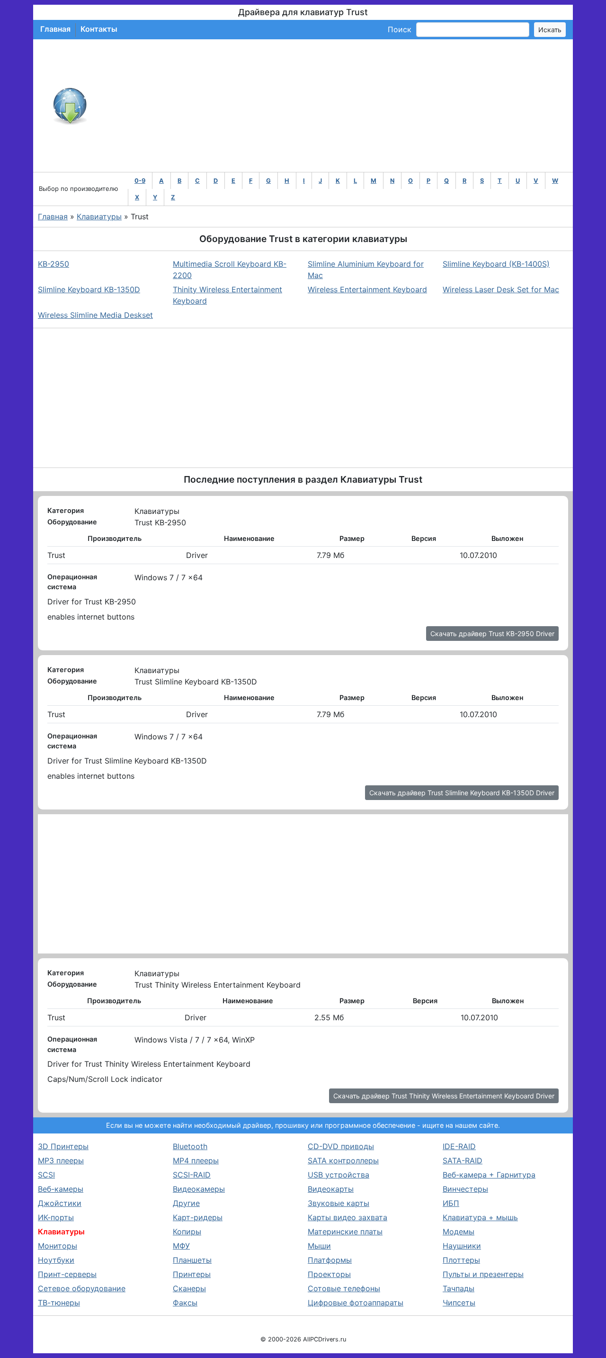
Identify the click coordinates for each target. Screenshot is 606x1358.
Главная (55, 29)
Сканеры (189, 1288)
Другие (186, 1203)
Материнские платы (345, 1231)
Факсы (185, 1302)
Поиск (399, 29)
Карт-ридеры (198, 1217)
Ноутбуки (56, 1260)
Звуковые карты (338, 1203)
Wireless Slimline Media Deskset (95, 315)
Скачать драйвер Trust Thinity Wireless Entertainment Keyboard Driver (443, 1096)
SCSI (46, 1174)
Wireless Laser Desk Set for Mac (501, 289)
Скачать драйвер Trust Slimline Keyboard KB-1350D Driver (461, 793)
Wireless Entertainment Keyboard (367, 289)
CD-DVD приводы (341, 1146)
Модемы (458, 1231)
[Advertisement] (334, 105)
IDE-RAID (459, 1146)
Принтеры (192, 1274)
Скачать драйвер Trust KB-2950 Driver (492, 634)
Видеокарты (331, 1189)
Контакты (98, 29)
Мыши (319, 1245)
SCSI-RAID (192, 1174)
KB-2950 (53, 264)
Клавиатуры (99, 216)
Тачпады (458, 1288)
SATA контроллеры (343, 1160)
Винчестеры (465, 1189)
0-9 (139, 180)
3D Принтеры (63, 1146)
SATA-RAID (462, 1160)
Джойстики (59, 1203)
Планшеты (192, 1260)
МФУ (181, 1245)
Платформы (330, 1260)
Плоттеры (461, 1260)
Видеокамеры (199, 1189)
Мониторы (57, 1245)
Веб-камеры (60, 1189)
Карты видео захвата (347, 1217)
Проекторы (329, 1274)
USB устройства (338, 1174)
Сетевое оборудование (81, 1288)
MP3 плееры (61, 1160)
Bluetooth (190, 1146)
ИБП (451, 1203)
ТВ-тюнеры (59, 1302)
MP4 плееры (196, 1160)
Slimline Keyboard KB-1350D (89, 289)
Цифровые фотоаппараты (355, 1302)
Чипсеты (459, 1302)
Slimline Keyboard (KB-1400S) (496, 264)
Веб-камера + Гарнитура (489, 1174)
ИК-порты (56, 1217)
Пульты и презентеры (483, 1274)
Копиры (187, 1231)
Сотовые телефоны (344, 1288)
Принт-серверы (67, 1274)
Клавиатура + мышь (480, 1217)
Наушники (462, 1245)
